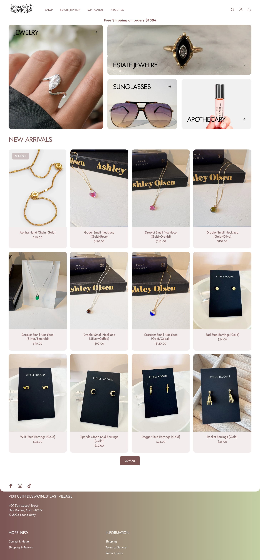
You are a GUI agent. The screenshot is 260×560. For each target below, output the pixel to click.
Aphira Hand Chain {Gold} (38, 232)
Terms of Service (116, 547)
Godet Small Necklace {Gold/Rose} (99, 234)
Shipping (111, 541)
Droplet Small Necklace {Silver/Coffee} (99, 336)
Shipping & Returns (21, 547)
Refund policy (114, 553)
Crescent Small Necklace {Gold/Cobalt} (160, 336)
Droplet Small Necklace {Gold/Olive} (222, 234)
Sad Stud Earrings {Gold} (222, 334)
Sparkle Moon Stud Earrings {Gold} (99, 438)
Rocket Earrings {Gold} (222, 436)
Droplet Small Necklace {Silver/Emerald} (37, 336)
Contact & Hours (19, 541)
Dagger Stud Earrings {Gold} (161, 436)
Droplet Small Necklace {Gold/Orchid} (161, 234)
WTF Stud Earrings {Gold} (37, 436)
